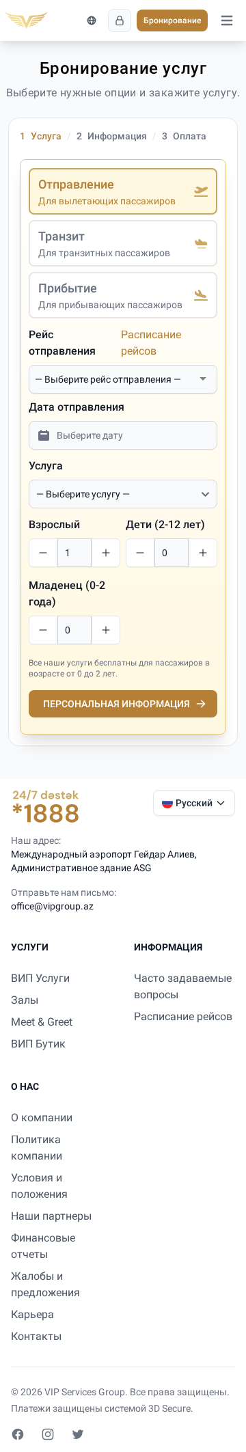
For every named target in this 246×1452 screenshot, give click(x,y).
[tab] (123, 191)
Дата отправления (76, 406)
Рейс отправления (62, 342)
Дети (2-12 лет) (165, 524)
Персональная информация (116, 703)
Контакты (36, 1336)
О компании (41, 1117)
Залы (24, 1000)
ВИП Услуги (40, 978)
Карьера (32, 1314)
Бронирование (172, 20)
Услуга (46, 465)
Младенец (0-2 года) (67, 593)
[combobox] (115, 379)
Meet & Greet (41, 1021)
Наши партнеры (51, 1215)
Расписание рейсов (151, 342)
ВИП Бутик (38, 1043)
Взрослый (54, 524)
